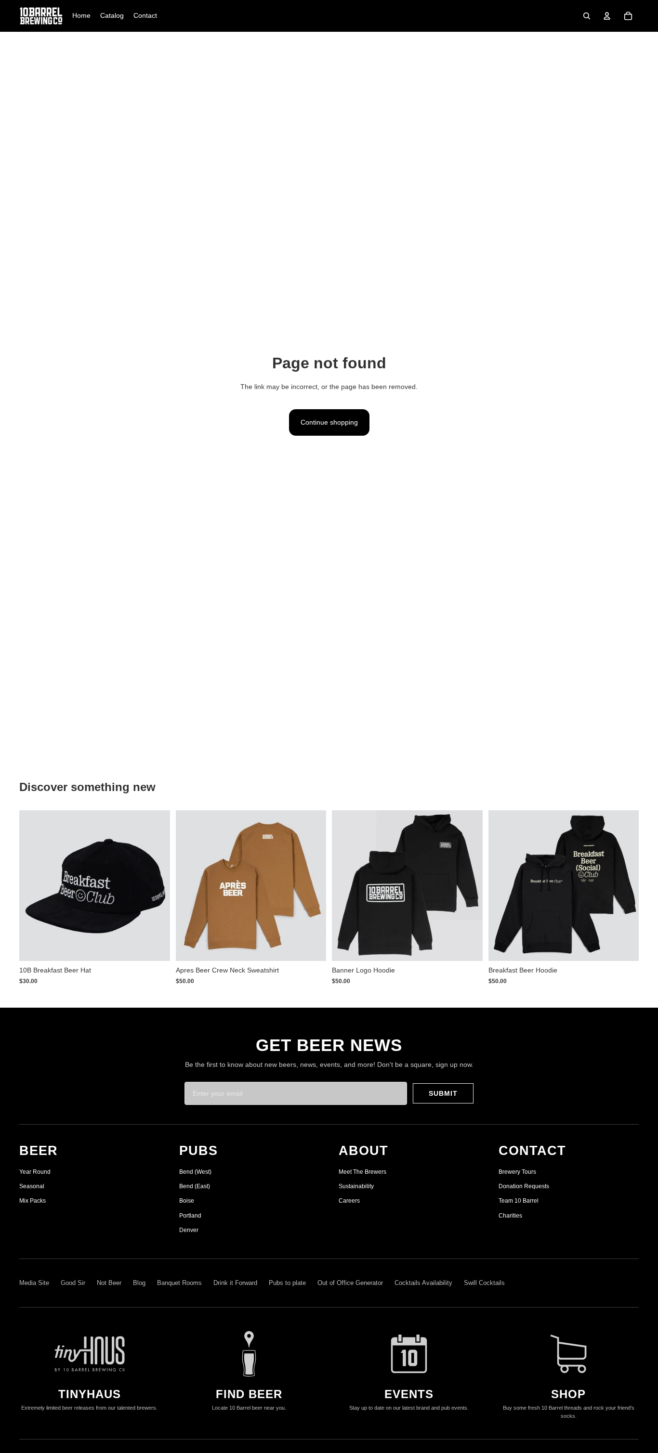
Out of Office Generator (350, 1282)
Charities (510, 1215)
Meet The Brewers (362, 1171)
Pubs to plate (287, 1282)
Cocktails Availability (423, 1282)
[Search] (586, 15)
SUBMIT (443, 1093)
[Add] (155, 946)
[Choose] (311, 946)
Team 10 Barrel (519, 1200)
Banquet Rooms (179, 1282)
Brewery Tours (517, 1171)
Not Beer (109, 1282)
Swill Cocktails (484, 1282)
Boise (186, 1200)
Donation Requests (524, 1186)
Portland (190, 1215)
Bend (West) (195, 1171)
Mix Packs (32, 1200)
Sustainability (356, 1186)
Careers (349, 1200)
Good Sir (73, 1282)
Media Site (34, 1282)
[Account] (607, 15)
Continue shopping (329, 422)
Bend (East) (194, 1186)
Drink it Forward (235, 1282)
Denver (188, 1230)
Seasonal (31, 1186)
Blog (139, 1282)
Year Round (35, 1171)
